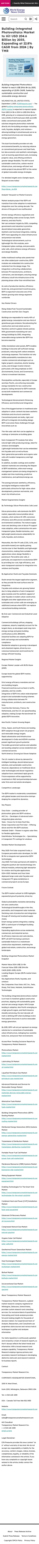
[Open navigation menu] (4, 19)
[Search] (25, 19)
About (10, 1531)
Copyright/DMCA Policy (13, 1540)
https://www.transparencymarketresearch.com (20, 1409)
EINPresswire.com (24, 104)
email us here (7, 1431)
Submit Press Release (11, 1536)
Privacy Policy (29, 1540)
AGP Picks (5, 3)
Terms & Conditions (29, 1536)
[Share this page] (36, 19)
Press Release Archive (22, 1531)
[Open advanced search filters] (30, 19)
